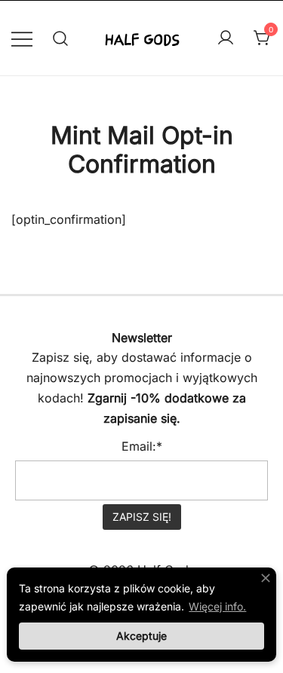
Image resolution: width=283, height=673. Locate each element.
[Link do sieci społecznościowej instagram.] (163, 306)
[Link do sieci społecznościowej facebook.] (121, 306)
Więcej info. (217, 606)
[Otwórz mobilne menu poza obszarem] (21, 38)
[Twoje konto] (226, 38)
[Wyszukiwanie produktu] (60, 38)
